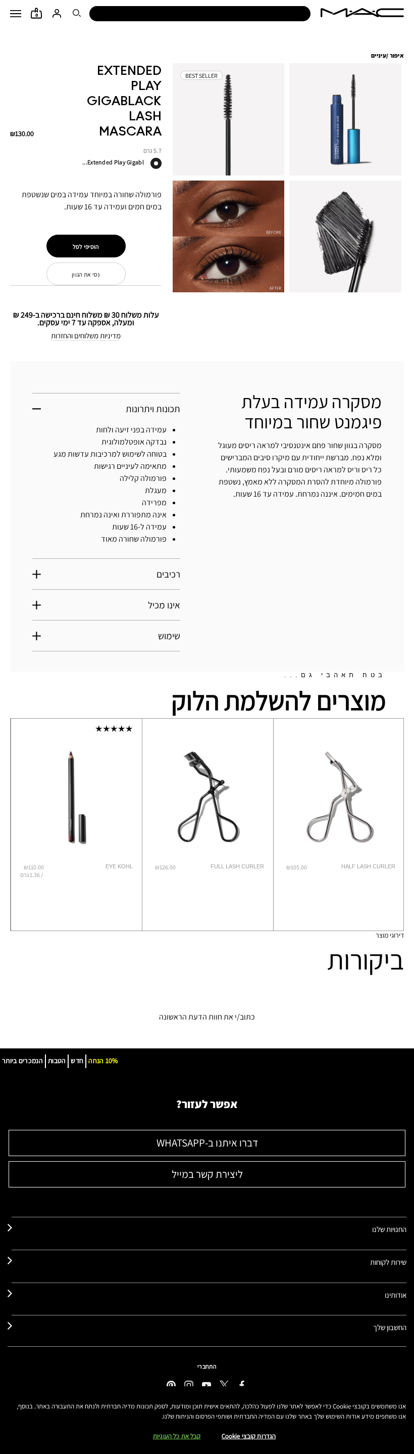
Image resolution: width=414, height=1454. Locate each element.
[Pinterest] (171, 1384)
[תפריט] (15, 13)
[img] (76, 796)
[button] (15, 13)
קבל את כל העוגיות (176, 1436)
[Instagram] (188, 1384)
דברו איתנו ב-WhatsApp (207, 1143)
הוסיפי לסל (86, 246)
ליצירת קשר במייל (207, 1174)
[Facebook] (241, 1384)
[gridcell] (156, 163)
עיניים (378, 55)
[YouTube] (206, 1384)
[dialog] (99, 866)
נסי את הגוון (86, 274)
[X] (224, 1384)
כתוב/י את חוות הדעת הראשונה (207, 1016)
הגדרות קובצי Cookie (249, 1436)
